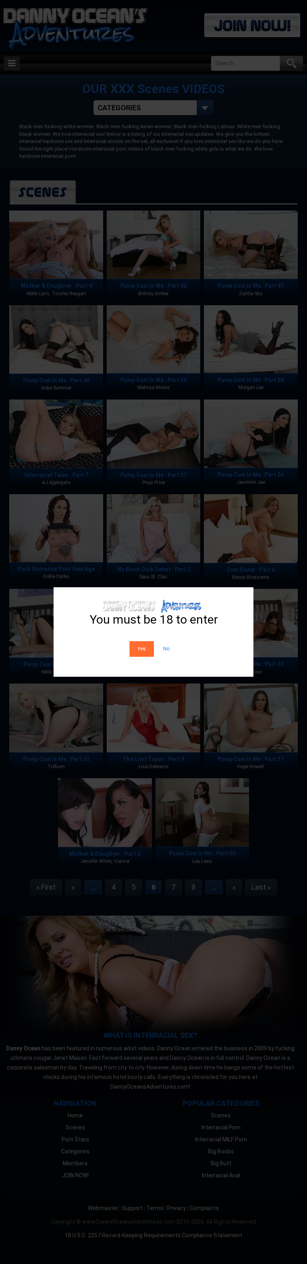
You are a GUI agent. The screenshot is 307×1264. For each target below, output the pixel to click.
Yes (142, 649)
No (166, 649)
